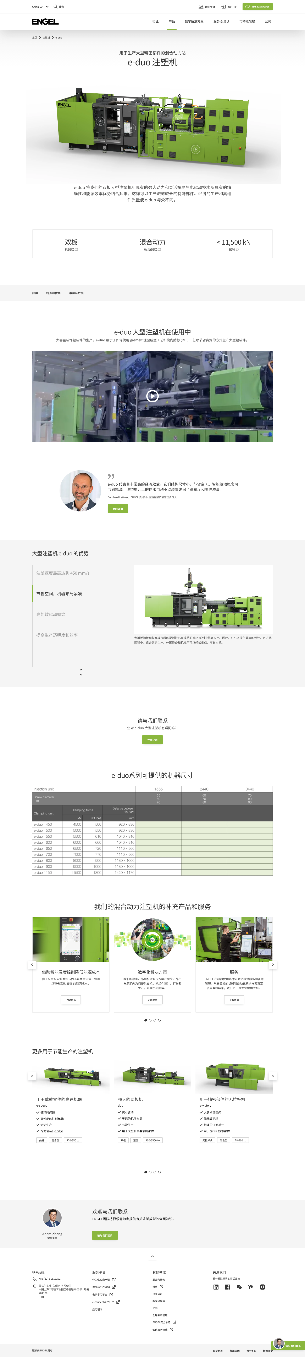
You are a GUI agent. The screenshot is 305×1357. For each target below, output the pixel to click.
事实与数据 (76, 293)
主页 (34, 37)
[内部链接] (71, 939)
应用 (35, 293)
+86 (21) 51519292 (50, 1278)
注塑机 (46, 37)
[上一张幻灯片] (32, 965)
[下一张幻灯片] (273, 965)
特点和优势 (53, 293)
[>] (152, 396)
